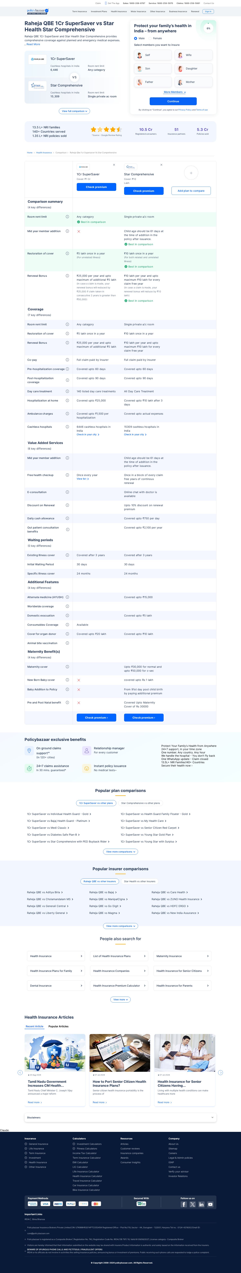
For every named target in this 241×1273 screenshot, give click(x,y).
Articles (124, 1144)
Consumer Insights (130, 1162)
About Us (173, 1144)
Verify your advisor (179, 1171)
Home (29, 152)
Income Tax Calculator (85, 1153)
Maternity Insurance (169, 956)
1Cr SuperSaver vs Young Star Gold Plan (146, 834)
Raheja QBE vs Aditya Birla (43, 892)
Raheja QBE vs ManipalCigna (107, 899)
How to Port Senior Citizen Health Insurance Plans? (119, 1084)
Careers (173, 1153)
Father (149, 82)
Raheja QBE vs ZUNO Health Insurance (175, 899)
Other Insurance (37, 1166)
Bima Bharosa (38, 1219)
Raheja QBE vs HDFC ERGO (169, 906)
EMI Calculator (80, 1162)
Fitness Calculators (87, 1148)
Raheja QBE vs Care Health (168, 892)
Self (147, 55)
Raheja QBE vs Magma (103, 913)
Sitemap (173, 1148)
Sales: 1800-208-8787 (134, 3)
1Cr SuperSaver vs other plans (96, 803)
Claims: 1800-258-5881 (188, 3)
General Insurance (38, 1144)
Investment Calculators (89, 1144)
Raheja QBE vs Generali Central (46, 906)
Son (147, 68)
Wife (188, 55)
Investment (35, 1157)
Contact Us (209, 3)
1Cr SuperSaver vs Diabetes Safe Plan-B (52, 834)
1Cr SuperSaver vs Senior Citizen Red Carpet (149, 827)
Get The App (113, 3)
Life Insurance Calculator (86, 1171)
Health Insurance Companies (111, 970)
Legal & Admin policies (181, 1157)
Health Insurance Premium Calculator (116, 985)
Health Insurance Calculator (87, 1176)
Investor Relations (178, 1176)
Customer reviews (130, 1148)
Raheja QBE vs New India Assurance (174, 913)
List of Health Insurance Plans (112, 956)
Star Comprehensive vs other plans (140, 803)
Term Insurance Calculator (87, 1157)
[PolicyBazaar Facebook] (184, 1204)
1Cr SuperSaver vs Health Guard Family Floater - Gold (154, 814)
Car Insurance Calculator (86, 1185)
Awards (124, 1157)
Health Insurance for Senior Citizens (179, 970)
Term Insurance (37, 1153)
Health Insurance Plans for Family (51, 970)
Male (142, 38)
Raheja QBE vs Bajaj (101, 892)
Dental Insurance (40, 985)
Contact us (174, 1166)
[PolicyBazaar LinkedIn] (201, 1204)
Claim (98, 3)
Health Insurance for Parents (174, 985)
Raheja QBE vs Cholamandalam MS (48, 899)
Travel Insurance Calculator (87, 1180)
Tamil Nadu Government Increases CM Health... (47, 1084)
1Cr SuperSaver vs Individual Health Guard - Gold (57, 814)
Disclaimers (33, 1117)
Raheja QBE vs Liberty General (46, 913)
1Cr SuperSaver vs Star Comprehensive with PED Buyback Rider (67, 841)
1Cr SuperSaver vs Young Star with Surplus (147, 841)
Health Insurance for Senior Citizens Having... (179, 1084)
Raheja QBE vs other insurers (100, 881)
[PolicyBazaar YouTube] (210, 1204)
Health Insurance (44, 152)
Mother (190, 82)
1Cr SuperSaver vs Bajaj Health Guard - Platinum (57, 820)
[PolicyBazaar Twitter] (193, 1204)
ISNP (171, 1162)
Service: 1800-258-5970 (161, 3)
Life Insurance (36, 1148)
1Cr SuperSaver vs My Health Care (142, 820)
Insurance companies (131, 1153)
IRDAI (27, 1219)
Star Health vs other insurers (139, 881)
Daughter (191, 68)
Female (157, 38)
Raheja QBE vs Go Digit (103, 906)
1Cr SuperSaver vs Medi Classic (46, 827)
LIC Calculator (80, 1166)
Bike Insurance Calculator (86, 1189)
